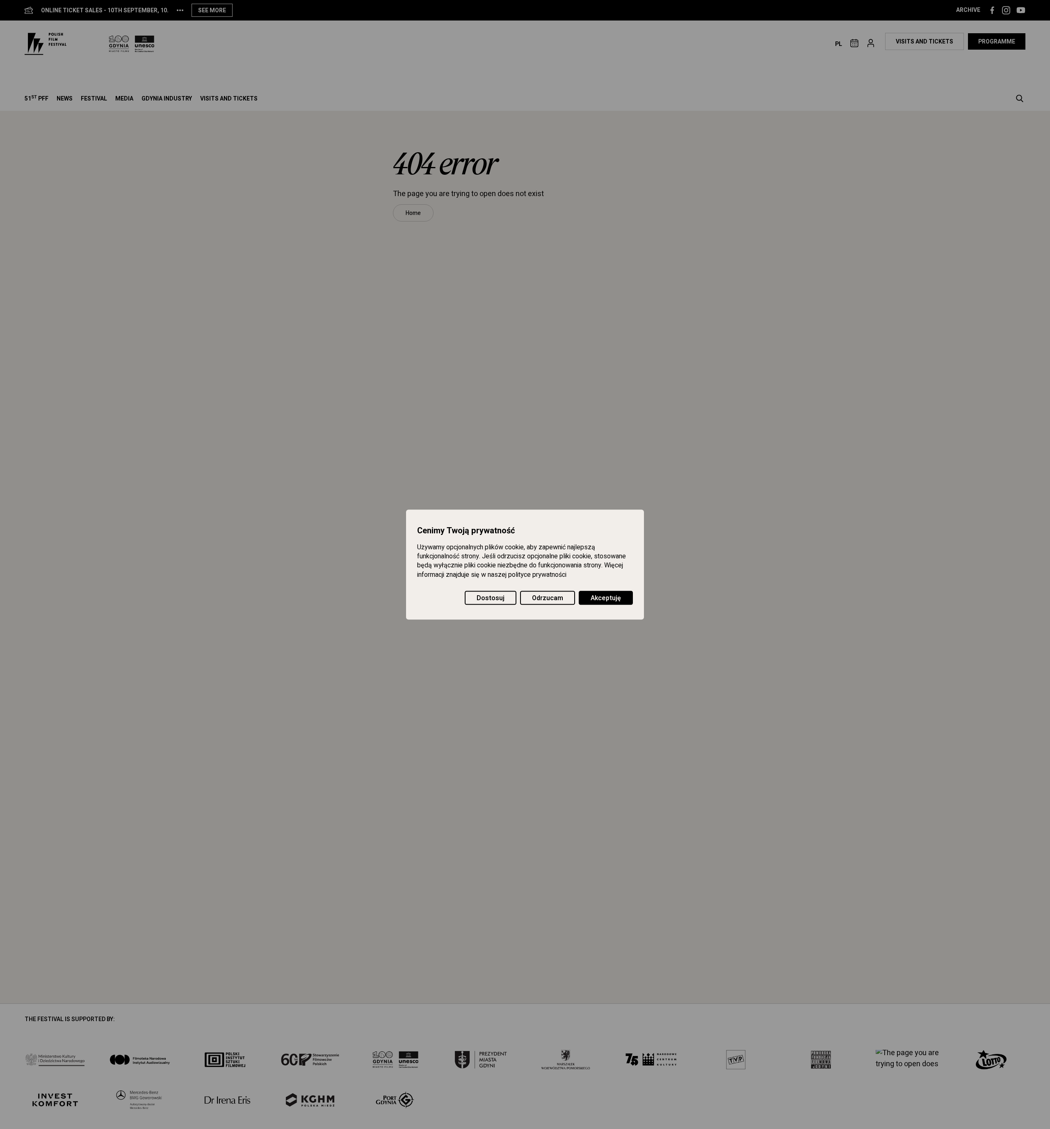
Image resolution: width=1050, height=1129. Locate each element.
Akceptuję (606, 598)
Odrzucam (547, 598)
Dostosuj (490, 598)
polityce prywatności (537, 575)
